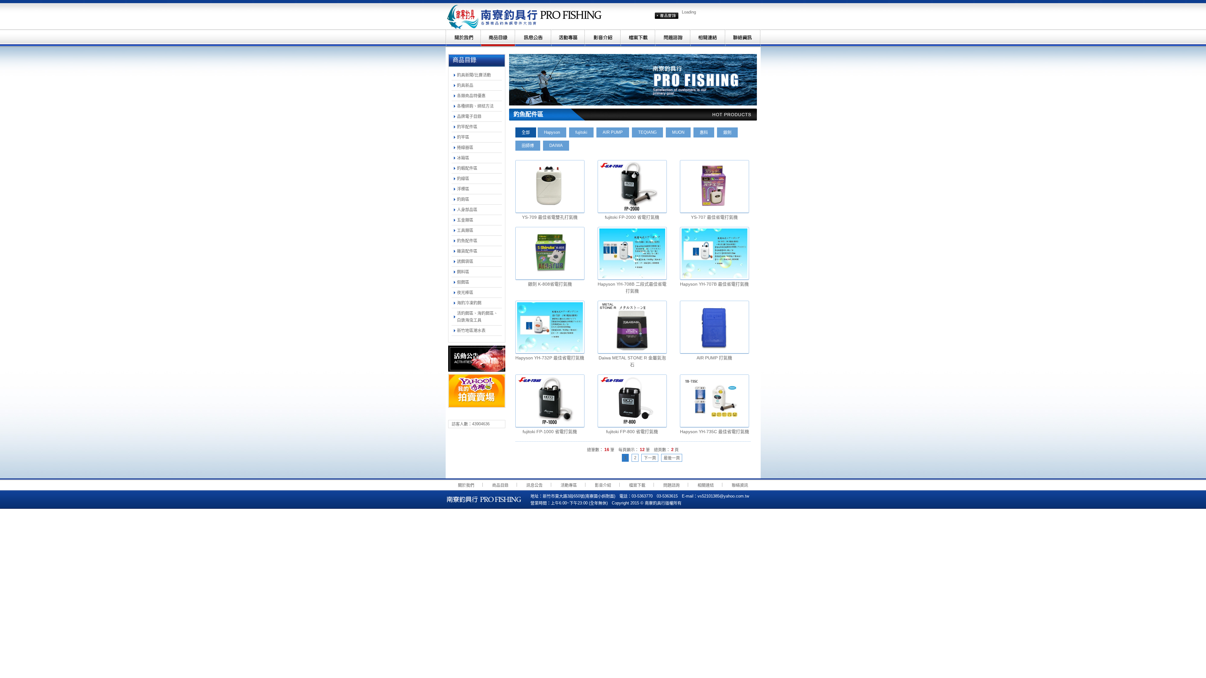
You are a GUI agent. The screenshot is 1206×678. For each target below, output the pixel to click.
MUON (678, 132)
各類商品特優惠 (471, 95)
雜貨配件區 (467, 251)
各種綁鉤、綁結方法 (475, 106)
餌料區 (463, 271)
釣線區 (463, 178)
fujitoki (581, 132)
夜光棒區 (465, 292)
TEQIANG (647, 132)
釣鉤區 (463, 199)
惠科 (704, 132)
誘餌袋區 (465, 261)
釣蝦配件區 (467, 168)
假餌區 (463, 282)
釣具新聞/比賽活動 (474, 75)
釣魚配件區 (467, 240)
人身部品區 (467, 209)
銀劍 (727, 132)
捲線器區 (465, 147)
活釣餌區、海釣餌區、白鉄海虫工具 (477, 316)
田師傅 (528, 145)
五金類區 (465, 220)
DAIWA (556, 145)
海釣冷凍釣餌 (469, 302)
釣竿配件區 (467, 126)
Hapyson (552, 132)
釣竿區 (463, 137)
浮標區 (463, 188)
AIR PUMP (613, 132)
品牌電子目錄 (469, 116)
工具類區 (465, 230)
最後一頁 (672, 457)
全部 (526, 132)
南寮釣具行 (526, 16)
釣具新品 (465, 85)
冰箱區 (463, 157)
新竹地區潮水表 (471, 330)
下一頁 (650, 457)
